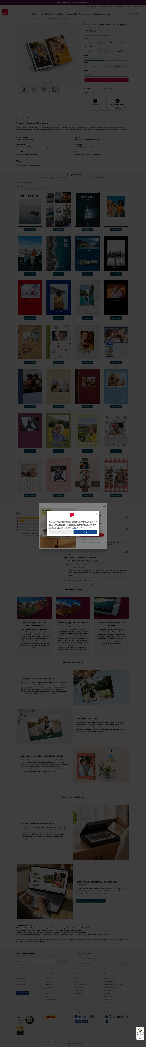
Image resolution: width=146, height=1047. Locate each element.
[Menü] (143, 1028)
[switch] (140, 1038)
